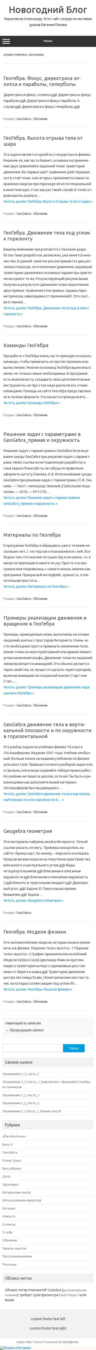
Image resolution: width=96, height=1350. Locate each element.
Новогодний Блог (48, 9)
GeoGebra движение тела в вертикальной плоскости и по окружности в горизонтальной (47, 730)
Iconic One (24, 1342)
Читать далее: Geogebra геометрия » (33, 900)
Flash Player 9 (69, 1295)
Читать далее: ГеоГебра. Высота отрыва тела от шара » (48, 201)
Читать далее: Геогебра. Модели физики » (37, 989)
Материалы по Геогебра (32, 535)
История (8, 1208)
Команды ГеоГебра (25, 345)
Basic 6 (7, 1144)
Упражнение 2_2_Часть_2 (20, 1103)
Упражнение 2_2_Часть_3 (20, 1095)
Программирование (17, 1256)
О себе (7, 1232)
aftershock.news (14, 1136)
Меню (48, 41)
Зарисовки (10, 1184)
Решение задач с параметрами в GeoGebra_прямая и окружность (42, 437)
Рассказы (9, 1264)
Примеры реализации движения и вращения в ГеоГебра (45, 620)
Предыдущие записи (24, 1030)
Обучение (40, 118)
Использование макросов (21, 1200)
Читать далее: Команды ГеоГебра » (31, 403)
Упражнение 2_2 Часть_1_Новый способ (31, 1111)
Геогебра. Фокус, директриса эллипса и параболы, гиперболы (42, 81)
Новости (8, 1216)
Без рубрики (11, 1168)
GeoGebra (23, 118)
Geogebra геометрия (27, 831)
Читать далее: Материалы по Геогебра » (36, 586)
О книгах (9, 1224)
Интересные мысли (16, 1192)
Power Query (11, 1160)
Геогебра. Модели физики (34, 932)
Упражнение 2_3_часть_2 (20, 1074)
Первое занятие (14, 1248)
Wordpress (71, 1342)
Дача (6, 1176)
